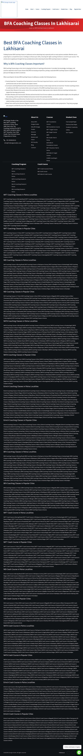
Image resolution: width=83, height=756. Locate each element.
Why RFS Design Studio (35, 128)
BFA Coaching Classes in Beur (39, 478)
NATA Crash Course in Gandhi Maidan (68, 645)
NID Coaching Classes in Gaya (70, 311)
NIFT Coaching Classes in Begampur (23, 221)
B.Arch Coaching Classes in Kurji (16, 404)
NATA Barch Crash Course (45, 174)
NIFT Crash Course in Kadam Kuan (19, 530)
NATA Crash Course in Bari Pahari (32, 650)
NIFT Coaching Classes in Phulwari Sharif (36, 206)
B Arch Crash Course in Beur (67, 706)
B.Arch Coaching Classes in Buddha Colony (30, 413)
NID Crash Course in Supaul (36, 605)
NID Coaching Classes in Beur (39, 286)
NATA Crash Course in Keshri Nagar (28, 645)
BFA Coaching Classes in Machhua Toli (20, 467)
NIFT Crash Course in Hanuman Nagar (57, 521)
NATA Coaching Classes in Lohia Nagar (64, 336)
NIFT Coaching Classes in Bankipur (30, 223)
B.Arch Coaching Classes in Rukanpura (33, 393)
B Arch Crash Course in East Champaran (59, 734)
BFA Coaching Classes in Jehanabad (13, 503)
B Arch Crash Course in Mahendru (56, 695)
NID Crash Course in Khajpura (42, 587)
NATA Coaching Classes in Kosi (30, 359)
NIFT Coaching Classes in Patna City (62, 203)
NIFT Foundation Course (51, 123)
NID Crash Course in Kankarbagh (53, 573)
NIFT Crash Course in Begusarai (51, 564)
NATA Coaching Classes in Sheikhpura (44, 363)
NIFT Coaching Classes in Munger (41, 244)
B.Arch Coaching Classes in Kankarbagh (63, 391)
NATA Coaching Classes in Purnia (70, 366)
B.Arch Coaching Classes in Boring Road (14, 391)
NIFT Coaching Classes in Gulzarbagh (42, 217)
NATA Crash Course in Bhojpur (21, 677)
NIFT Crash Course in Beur (41, 537)
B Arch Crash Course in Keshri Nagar (40, 702)
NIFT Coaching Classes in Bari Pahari (44, 221)
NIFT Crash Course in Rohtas (12, 553)
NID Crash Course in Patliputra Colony (32, 573)
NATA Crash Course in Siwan (25, 662)
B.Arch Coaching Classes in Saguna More (56, 393)
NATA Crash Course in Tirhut (11, 659)
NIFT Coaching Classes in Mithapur (26, 208)
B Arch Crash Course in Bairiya (47, 709)
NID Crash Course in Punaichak (12, 578)
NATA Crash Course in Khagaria (24, 673)
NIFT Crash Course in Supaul (41, 548)
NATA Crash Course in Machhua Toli (68, 639)
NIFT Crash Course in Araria (46, 566)
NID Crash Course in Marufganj (18, 582)
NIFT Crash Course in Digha (43, 535)
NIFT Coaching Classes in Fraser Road (36, 219)
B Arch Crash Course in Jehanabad (61, 731)
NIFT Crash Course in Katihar (42, 557)
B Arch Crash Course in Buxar (24, 736)
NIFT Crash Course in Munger (61, 555)
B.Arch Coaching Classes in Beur (19, 415)
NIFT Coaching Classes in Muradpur (46, 208)
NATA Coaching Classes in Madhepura (21, 370)
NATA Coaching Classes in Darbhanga (68, 377)
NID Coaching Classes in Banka (57, 316)
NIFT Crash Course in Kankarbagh (55, 517)
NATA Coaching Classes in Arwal (59, 381)
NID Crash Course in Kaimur (42, 614)
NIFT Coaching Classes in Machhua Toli (35, 210)
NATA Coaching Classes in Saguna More (55, 327)
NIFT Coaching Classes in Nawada (31, 241)
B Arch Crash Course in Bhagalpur (59, 736)
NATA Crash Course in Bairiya (26, 652)
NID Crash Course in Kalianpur (25, 587)
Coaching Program (45, 9)
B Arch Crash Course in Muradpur (18, 695)
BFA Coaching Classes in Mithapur (13, 465)
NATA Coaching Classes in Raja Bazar (24, 330)
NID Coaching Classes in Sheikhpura (37, 300)
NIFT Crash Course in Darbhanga (56, 562)
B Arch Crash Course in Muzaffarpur (42, 727)
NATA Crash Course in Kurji (30, 641)
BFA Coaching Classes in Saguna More (48, 458)
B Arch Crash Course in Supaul (45, 720)
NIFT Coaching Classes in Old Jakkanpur (59, 206)
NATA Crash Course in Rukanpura (21, 632)
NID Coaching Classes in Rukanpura (27, 266)
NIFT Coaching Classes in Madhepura (21, 244)
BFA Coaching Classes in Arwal (20, 510)
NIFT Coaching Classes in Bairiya (50, 223)
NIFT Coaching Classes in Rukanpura (33, 201)
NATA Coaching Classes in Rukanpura (33, 327)
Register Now (77, 9)
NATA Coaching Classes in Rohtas (51, 366)
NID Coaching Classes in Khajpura (30, 280)
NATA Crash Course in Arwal (35, 679)
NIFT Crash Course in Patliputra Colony (34, 517)
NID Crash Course (42, 171)
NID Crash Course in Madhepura (31, 612)
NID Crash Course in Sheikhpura (12, 607)
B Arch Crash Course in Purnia (43, 725)
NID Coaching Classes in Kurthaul (23, 278)
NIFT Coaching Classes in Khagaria (20, 248)
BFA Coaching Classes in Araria (38, 510)
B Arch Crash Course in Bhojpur (41, 736)
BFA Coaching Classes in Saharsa (21, 494)
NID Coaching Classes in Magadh (47, 296)
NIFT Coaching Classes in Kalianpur (32, 214)
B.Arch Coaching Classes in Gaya (38, 442)
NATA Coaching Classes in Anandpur (28, 352)
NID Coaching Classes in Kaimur (28, 309)
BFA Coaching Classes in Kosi (29, 488)
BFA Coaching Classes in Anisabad (57, 478)
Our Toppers (69, 132)
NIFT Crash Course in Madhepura (43, 555)
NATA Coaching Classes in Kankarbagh (61, 325)
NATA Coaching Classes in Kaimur (50, 372)
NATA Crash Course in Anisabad (65, 650)
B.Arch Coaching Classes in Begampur (53, 413)
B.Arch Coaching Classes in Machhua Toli (48, 402)
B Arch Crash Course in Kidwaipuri (18, 700)
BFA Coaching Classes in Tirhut (12, 488)
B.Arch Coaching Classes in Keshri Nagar (42, 408)
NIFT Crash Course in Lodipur (40, 528)
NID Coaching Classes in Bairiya (19, 289)
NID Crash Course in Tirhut (11, 603)
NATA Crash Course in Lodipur (47, 641)
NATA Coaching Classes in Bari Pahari (55, 347)
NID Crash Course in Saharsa (64, 607)
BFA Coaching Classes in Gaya (70, 503)
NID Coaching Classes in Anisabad (57, 286)
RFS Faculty (34, 142)
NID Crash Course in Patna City (29, 578)
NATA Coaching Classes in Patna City (67, 330)
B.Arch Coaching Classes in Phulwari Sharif (40, 397)
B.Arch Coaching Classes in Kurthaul (56, 404)
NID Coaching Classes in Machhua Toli (20, 275)
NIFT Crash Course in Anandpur (55, 539)
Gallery (68, 130)
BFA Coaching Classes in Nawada (18, 496)
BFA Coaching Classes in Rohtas (39, 494)
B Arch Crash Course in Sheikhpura (25, 723)
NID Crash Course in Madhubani (65, 612)
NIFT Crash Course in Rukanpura (21, 519)
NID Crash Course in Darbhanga (31, 618)
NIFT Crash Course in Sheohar (35, 551)
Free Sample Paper (71, 122)
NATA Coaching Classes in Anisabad (18, 350)
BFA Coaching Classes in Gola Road (49, 471)
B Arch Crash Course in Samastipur (63, 723)
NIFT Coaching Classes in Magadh (49, 233)
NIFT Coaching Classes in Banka (19, 255)
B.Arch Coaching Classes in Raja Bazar (24, 395)
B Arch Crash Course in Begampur (30, 706)
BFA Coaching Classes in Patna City (53, 460)
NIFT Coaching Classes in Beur (63, 221)
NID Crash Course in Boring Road (13, 573)
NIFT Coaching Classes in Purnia (69, 239)
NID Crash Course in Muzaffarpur (12, 612)
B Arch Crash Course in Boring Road (13, 687)
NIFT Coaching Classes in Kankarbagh (60, 199)
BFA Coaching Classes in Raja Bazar (13, 460)
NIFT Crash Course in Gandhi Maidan (59, 532)
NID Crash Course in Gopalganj (52, 616)
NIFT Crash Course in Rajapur (58, 519)
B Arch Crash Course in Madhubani (23, 729)
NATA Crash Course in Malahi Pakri (48, 637)
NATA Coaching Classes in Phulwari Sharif (39, 332)
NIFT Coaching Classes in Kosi (30, 233)
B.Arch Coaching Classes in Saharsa (35, 431)
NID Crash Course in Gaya (69, 616)
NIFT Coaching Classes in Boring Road (14, 199)
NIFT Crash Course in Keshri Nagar (19, 532)
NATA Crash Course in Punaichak (20, 634)
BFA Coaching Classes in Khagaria (68, 501)
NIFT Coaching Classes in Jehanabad (41, 248)
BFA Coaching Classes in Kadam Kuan (64, 469)
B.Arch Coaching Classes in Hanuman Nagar (16, 397)
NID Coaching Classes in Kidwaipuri (43, 278)
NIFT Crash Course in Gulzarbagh (39, 532)
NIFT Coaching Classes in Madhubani (62, 244)
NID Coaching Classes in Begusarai (38, 316)
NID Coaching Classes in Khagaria (68, 309)
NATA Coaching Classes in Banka (19, 381)
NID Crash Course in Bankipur (51, 593)
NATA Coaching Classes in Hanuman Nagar (15, 332)
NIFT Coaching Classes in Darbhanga (68, 250)
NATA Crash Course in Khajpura (65, 643)
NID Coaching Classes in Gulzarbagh (18, 282)
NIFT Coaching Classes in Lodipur (22, 212)
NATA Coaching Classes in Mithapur (32, 334)
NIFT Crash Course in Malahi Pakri (44, 524)
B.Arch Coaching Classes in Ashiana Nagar (30, 417)
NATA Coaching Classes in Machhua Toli (42, 336)
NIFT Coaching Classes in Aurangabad (38, 255)
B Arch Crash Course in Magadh (44, 718)
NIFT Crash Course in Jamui (54, 560)
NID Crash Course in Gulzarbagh (22, 589)
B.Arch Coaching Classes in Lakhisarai (21, 438)
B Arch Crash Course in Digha (66, 704)
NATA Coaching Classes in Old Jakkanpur (63, 332)
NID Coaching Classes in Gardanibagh (61, 282)
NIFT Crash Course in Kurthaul (57, 528)
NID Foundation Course (53, 127)
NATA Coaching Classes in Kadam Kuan (14, 341)
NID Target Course (52, 132)
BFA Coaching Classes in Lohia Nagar (42, 467)
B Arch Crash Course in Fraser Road (48, 704)
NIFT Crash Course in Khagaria (19, 560)
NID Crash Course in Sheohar (30, 607)
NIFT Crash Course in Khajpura (56, 530)
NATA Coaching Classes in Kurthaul (47, 338)
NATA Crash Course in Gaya (23, 675)
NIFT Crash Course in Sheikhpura (17, 551)
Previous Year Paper (71, 124)
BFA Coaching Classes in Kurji (61, 467)
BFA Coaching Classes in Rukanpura (27, 458)
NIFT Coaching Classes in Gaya (24, 250)
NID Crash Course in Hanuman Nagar (49, 578)
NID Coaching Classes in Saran (18, 300)
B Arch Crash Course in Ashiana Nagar (67, 709)
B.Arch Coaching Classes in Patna (18, 433)
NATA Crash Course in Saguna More (40, 632)
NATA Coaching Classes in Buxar (12, 379)
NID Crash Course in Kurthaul (47, 584)
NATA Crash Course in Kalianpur (47, 643)
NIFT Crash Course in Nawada (61, 553)
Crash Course (55, 9)
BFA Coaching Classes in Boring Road (14, 456)
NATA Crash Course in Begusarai (58, 677)
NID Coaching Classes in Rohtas (39, 302)
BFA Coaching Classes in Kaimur (28, 501)
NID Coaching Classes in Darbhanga (37, 313)
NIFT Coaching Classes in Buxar (12, 253)
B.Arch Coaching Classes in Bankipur (60, 415)
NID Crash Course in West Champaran (60, 603)
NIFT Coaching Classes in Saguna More (54, 201)
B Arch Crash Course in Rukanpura (22, 689)
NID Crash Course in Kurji (15, 584)
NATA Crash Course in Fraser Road (33, 648)
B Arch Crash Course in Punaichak (25, 691)
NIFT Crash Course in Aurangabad (13, 566)
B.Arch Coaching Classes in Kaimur (61, 438)
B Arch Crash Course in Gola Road (20, 702)
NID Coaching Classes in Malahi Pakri (69, 271)
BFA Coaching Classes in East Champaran (15, 505)
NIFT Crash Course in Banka (69, 564)
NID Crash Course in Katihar (26, 614)
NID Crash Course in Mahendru (35, 582)
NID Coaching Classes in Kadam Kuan (64, 278)
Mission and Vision (34, 138)
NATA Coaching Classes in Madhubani (62, 370)
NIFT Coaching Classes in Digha (56, 219)
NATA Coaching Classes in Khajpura (56, 341)
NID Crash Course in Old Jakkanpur (17, 580)
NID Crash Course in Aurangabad (57, 620)
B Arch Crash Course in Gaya (40, 734)
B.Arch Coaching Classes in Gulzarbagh (64, 408)
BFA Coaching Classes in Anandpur (60, 480)
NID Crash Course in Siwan (21, 605)
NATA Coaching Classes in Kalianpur (36, 341)
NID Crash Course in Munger (48, 612)
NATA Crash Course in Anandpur (64, 652)
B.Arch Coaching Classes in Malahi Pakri (14, 399)
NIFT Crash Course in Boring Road (13, 517)
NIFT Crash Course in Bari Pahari (24, 537)
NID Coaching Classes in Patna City (53, 269)
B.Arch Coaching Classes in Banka (41, 446)
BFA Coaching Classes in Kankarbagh (59, 456)
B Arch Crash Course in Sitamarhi (63, 720)
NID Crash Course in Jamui (36, 616)
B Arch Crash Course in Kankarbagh (57, 687)
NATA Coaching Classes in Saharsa (31, 366)
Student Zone (64, 9)
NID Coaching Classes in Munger (25, 307)
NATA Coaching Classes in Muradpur (52, 334)
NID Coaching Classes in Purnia (57, 302)
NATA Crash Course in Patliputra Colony (34, 630)
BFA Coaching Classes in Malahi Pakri (69, 463)
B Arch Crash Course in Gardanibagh (28, 704)
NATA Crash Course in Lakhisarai (28, 670)
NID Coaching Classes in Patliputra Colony (36, 264)
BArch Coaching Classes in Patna (19, 185)
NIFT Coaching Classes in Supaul (57, 235)
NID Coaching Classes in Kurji (61, 275)
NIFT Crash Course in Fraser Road (26, 535)
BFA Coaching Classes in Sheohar (57, 492)
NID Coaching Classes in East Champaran (15, 313)
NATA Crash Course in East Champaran (41, 675)
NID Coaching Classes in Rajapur (68, 266)
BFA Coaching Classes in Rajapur (68, 458)
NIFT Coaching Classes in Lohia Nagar (56, 210)
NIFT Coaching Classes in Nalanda (50, 241)
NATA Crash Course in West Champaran (63, 659)
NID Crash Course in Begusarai (24, 620)
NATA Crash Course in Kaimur (63, 670)
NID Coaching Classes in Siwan (38, 298)
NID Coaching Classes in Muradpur (33, 273)
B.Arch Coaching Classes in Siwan (40, 427)
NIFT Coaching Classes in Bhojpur (31, 253)
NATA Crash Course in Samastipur (55, 664)
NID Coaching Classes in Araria (38, 318)
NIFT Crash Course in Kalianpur (38, 530)
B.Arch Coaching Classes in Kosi (31, 424)
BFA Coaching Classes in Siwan (38, 490)
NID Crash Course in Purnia (21, 609)
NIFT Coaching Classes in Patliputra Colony (37, 199)
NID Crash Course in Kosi (26, 603)
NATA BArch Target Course (52, 154)
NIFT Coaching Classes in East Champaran (45, 250)
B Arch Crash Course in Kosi (28, 718)
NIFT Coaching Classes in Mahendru (13, 210)
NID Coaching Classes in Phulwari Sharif (25, 271)
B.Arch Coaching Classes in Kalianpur (49, 406)
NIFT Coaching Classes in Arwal (58, 255)
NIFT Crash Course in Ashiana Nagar (36, 539)
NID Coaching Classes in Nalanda (37, 305)
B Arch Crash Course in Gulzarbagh (60, 702)
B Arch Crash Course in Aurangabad (41, 738)
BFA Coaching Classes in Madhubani (44, 499)
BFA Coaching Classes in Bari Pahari (20, 478)
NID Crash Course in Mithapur (55, 580)
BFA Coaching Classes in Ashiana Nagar (39, 480)
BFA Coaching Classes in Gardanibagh (61, 474)
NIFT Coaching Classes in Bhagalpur (51, 253)
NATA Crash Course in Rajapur (59, 632)
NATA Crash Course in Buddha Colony (69, 648)
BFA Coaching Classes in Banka (57, 507)
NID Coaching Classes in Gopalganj (51, 311)
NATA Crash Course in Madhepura (47, 668)
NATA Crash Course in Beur (49, 650)
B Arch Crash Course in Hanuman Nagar (65, 691)
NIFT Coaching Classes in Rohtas (50, 239)
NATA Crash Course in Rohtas (17, 666)
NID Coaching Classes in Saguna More (48, 266)
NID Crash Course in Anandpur (29, 595)
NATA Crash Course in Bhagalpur (39, 677)
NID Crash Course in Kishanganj (59, 614)
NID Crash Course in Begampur (60, 591)
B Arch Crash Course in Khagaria (42, 731)
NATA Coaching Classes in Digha (61, 345)
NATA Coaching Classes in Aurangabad (39, 381)
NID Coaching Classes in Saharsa (21, 302)
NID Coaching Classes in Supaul (55, 298)
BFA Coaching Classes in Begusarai (38, 507)
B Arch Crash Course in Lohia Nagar (21, 698)
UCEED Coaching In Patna (52, 159)
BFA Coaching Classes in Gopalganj (51, 503)
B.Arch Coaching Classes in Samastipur (14, 431)
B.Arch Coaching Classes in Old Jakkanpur (64, 397)
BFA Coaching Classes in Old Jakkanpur (47, 463)
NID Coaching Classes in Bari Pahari (20, 286)
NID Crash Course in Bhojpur (63, 618)
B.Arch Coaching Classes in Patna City (68, 395)
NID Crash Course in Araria (15, 623)
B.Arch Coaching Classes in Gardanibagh (38, 410)
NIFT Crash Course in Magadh (43, 546)
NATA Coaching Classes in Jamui (61, 374)
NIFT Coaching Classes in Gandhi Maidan (65, 217)
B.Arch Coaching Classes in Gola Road (19, 408)
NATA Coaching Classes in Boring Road (14, 325)
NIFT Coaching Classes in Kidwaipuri (62, 212)
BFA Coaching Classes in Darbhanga (37, 505)
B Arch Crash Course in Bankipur (30, 709)
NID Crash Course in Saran (70, 605)
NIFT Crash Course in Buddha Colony (62, 535)
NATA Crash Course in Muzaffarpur (27, 668)
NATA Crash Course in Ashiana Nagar (45, 652)
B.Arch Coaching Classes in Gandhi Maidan (15, 410)
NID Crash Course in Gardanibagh (61, 589)
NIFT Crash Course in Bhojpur (16, 564)
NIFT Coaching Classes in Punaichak (41, 203)
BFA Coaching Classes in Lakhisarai (64, 499)
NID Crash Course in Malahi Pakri (37, 580)
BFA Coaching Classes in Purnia (57, 494)
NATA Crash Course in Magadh (43, 659)
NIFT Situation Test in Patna (53, 149)
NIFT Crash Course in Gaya (17, 562)
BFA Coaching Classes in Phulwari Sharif (25, 463)
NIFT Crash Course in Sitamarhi (58, 548)
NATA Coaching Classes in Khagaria (20, 374)
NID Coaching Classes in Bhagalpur (18, 316)
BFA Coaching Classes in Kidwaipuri (43, 469)
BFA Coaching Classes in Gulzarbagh (18, 474)
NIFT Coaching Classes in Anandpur (17, 225)
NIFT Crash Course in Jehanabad (37, 560)
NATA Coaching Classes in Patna (13, 368)
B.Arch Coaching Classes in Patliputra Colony (38, 391)
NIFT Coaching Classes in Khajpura (52, 214)
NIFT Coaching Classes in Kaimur (49, 246)
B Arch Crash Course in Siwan (28, 720)
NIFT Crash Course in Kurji (24, 528)
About (31, 9)
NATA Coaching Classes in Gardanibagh (19, 345)
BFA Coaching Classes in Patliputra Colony (36, 456)
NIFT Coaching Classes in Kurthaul (41, 212)
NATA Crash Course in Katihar (46, 670)
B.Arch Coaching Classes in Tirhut (13, 424)
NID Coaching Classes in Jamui (32, 311)
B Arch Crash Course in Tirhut (12, 718)
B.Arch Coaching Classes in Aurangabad (61, 446)
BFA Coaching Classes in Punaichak (33, 460)
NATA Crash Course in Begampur (13, 650)
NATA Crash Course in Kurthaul (64, 641)
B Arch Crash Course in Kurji (39, 698)
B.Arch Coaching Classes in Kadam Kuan (27, 406)
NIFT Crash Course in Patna (45, 169)
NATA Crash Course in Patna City (39, 634)
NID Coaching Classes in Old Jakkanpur (47, 271)
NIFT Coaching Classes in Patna (19, 170)
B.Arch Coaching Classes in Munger (48, 435)
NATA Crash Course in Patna (50, 666)
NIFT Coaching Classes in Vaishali (20, 235)
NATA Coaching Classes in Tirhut (12, 359)
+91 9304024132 (11, 140)
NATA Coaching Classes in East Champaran (45, 377)
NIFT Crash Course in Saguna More (40, 519)
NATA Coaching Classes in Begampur (34, 347)
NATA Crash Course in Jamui (60, 673)
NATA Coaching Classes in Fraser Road (41, 345)
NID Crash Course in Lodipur (30, 584)
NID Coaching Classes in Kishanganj (48, 309)
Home (26, 9)
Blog (71, 9)
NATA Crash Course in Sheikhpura (18, 664)
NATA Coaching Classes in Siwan (39, 361)
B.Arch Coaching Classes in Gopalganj (18, 442)
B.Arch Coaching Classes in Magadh (50, 424)
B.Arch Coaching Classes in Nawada (38, 433)
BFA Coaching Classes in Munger (25, 499)
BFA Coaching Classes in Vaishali (20, 490)
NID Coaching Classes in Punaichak (33, 269)
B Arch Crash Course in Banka (23, 738)
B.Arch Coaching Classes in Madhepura (27, 435)
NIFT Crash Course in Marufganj (24, 526)
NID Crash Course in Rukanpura (16, 576)
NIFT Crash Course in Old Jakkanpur (24, 524)
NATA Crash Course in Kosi (27, 659)
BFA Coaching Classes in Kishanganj (48, 501)
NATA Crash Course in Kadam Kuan (28, 643)
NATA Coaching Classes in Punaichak (46, 330)
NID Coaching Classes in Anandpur (60, 289)
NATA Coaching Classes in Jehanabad (41, 374)
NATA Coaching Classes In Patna (19, 180)
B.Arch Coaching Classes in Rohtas (55, 431)
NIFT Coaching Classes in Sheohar (64, 237)
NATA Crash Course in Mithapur (67, 637)
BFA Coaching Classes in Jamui (32, 503)
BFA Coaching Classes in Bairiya (19, 480)
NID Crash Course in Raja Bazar (69, 576)
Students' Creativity (71, 127)
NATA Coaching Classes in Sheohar (65, 363)
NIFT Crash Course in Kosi (27, 546)
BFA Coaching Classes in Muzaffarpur (57, 496)
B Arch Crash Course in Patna (60, 725)
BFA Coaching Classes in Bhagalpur (18, 507)
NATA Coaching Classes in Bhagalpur (52, 379)
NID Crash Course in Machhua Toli (54, 582)
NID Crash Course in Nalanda (69, 609)
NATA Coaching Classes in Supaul (58, 361)
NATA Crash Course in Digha (50, 648)
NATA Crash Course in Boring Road (13, 630)
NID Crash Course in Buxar (48, 618)
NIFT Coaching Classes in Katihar (30, 246)
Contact (33, 147)
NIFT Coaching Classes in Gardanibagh (14, 219)
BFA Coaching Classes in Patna (18, 190)
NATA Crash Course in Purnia (33, 666)
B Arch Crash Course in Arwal (60, 738)
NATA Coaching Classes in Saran (24, 363)
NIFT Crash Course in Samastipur (53, 551)
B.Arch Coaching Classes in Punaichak (46, 395)
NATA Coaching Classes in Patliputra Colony (38, 325)
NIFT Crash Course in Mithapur (62, 524)
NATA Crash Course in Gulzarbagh (48, 645)
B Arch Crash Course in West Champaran (65, 718)
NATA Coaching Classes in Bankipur (38, 350)
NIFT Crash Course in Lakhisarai (24, 557)
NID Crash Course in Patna (37, 609)
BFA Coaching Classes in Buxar (56, 505)
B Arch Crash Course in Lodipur (56, 698)
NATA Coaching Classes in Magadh (49, 359)
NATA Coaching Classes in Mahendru (20, 336)
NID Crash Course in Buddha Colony (41, 591)
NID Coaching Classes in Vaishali (20, 298)
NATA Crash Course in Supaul (41, 662)
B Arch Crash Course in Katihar (61, 729)
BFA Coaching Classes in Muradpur (33, 465)
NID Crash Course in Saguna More (35, 576)
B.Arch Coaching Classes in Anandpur (53, 417)
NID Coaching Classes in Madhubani (44, 307)
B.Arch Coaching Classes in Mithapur (36, 399)
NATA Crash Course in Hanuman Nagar (59, 634)
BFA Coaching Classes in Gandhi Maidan (39, 474)
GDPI (48, 135)
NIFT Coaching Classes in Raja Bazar (20, 203)
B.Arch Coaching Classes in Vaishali (20, 427)
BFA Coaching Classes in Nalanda (37, 496)
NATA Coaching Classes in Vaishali (20, 361)
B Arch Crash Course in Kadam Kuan (38, 700)
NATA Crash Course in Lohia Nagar (13, 641)
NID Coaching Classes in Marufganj (52, 273)
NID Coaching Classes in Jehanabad (13, 311)
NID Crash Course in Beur (19, 593)
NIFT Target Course (52, 129)
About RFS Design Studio (35, 123)
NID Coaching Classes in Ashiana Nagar (39, 289)
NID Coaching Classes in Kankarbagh (59, 264)
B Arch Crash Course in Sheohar (44, 723)
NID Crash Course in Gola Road (59, 587)
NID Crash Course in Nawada (52, 609)
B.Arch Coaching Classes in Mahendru (26, 402)
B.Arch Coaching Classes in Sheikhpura (45, 429)
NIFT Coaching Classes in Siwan (39, 235)
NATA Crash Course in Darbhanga (62, 675)
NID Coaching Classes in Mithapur (13, 273)
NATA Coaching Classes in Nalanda (51, 368)
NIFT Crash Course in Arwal (30, 566)
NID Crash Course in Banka (40, 620)
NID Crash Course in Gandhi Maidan (41, 589)
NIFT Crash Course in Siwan (25, 548)
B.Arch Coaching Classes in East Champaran (60, 442)
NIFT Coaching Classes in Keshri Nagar (20, 217)
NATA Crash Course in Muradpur (12, 639)
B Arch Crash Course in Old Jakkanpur (34, 693)
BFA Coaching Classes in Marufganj (52, 465)
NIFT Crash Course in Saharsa (71, 551)
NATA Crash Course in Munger (65, 668)
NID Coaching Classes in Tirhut (12, 296)
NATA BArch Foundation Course (52, 144)
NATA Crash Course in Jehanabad (43, 673)
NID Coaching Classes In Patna (18, 175)
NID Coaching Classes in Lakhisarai (64, 307)
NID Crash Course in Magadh (41, 603)
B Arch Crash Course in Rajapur (61, 689)
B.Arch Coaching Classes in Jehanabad (53, 440)
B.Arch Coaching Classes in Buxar (31, 444)
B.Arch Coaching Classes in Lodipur (35, 404)
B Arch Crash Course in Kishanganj (23, 731)
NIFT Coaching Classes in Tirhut (12, 233)
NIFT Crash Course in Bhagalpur (33, 564)
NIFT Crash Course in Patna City (37, 521)
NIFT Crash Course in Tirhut (11, 546)
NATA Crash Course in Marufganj (30, 639)
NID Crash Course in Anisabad (34, 593)
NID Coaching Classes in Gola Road (49, 280)
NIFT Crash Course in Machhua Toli (61, 526)
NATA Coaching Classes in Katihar (30, 372)
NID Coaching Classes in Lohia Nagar (42, 275)
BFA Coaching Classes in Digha (30, 476)
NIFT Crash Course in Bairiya (17, 539)
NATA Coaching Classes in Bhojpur (31, 379)
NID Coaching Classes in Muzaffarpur (57, 305)
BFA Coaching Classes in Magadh (47, 488)
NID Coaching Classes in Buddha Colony (50, 284)
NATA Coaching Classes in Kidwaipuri (68, 338)
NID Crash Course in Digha (23, 591)
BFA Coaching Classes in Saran (18, 492)
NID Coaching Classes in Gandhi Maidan (39, 282)
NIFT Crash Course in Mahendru (42, 526)
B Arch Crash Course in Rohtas (26, 725)
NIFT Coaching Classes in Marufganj (67, 208)
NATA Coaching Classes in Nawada (32, 368)
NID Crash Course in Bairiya (67, 593)
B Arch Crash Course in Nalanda (22, 727)
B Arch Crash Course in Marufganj (37, 695)
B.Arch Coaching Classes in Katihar (41, 438)
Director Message (33, 133)
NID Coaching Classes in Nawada (18, 305)
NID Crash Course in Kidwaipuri (64, 584)
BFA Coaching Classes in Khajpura (30, 471)
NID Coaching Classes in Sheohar (57, 300)
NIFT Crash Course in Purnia (28, 553)
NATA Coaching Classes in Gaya (24, 377)
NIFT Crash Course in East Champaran (36, 562)
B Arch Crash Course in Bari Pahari (50, 706)
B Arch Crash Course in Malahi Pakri (55, 693)
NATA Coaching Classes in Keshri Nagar (26, 343)
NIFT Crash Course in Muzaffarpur (23, 555)
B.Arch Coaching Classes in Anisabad (39, 415)
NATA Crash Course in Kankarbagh (55, 630)
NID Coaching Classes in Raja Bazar (13, 269)
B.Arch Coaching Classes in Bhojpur (50, 444)
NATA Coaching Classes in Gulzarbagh (48, 343)
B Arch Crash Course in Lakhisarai (43, 729)
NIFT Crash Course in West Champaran (62, 546)
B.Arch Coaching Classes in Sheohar (66, 429)
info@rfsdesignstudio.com (12, 143)
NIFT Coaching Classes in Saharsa (31, 239)
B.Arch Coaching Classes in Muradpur (57, 399)
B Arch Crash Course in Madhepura (62, 727)
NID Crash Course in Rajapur (52, 576)
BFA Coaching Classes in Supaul (55, 490)
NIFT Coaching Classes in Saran (24, 237)
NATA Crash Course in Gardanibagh (13, 648)
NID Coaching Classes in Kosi (29, 296)
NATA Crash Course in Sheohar (36, 664)
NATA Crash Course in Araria (51, 679)
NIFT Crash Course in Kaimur (59, 557)
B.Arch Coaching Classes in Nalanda (58, 433)
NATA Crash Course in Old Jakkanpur (28, 637)
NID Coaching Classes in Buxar (56, 313)
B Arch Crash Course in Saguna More (43, 689)
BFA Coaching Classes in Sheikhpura (37, 492)
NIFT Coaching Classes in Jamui (60, 248)
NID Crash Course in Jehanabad (19, 616)
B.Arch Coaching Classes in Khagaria (32, 440)
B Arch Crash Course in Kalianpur (58, 700)
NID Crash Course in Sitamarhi (53, 605)
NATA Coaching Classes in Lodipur (27, 338)
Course (37, 9)
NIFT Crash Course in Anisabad (58, 537)
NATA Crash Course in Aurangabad (17, 679)
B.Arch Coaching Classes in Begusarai (20, 446)
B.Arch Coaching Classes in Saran (25, 429)
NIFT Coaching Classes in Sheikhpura (44, 237)
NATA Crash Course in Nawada (67, 666)
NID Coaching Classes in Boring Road (14, 264)
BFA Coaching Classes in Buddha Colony (50, 476)
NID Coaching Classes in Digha (30, 284)
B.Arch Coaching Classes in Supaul (59, 427)
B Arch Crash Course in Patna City (44, 691)
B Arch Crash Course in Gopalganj (22, 734)
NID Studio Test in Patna (52, 139)
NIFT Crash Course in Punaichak (19, 521)
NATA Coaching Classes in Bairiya (58, 350)
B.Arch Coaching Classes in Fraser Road (61, 410)
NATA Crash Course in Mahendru (49, 639)
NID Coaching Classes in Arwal (20, 318)
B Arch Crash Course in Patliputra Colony (35, 687)
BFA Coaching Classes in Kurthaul (23, 469)
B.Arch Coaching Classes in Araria (28, 449)
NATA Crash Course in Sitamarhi (59, 662)
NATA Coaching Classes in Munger (42, 370)
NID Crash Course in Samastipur (47, 607)
